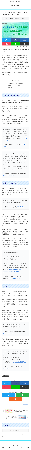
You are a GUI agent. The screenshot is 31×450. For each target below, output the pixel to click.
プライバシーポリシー (15, 445)
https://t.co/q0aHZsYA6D (15, 269)
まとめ (10, 87)
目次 (13, 80)
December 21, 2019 (8, 175)
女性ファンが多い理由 (14, 85)
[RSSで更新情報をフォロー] (15, 399)
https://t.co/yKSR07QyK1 (19, 362)
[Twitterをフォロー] (8, 395)
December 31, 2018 (8, 333)
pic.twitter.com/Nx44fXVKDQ (11, 271)
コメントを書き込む (15, 430)
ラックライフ (6, 375)
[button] (28, 249)
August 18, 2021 (16, 278)
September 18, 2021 (8, 368)
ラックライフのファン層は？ (16, 83)
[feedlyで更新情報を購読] (22, 395)
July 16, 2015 (20, 206)
